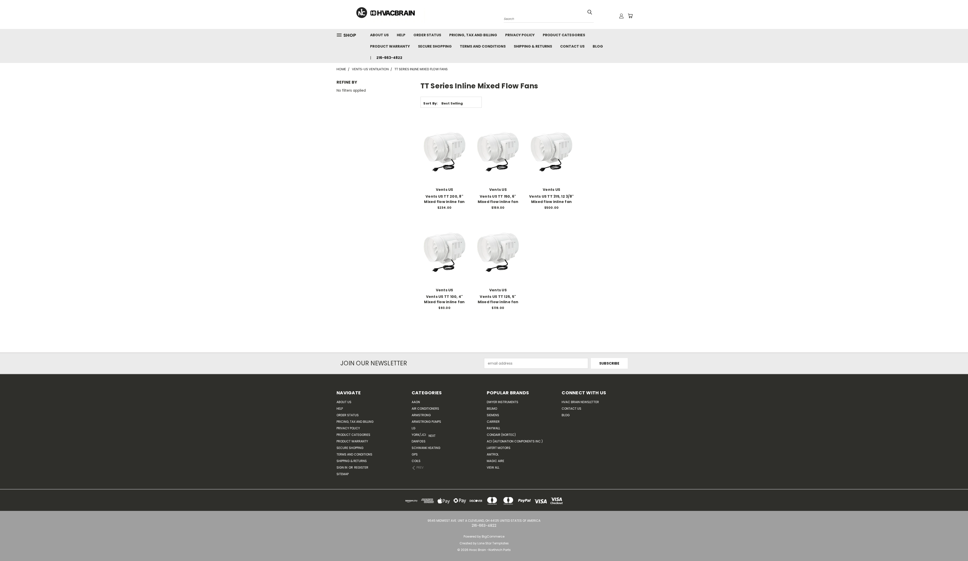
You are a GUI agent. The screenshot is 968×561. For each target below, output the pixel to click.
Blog (598, 46)
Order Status (427, 35)
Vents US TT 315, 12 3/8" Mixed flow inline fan (551, 199)
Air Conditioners (425, 408)
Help (401, 35)
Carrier (493, 421)
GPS (415, 454)
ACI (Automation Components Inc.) (515, 441)
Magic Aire (495, 461)
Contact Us (572, 46)
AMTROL (493, 454)
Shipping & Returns (533, 46)
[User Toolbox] (621, 15)
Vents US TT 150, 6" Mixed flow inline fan (498, 199)
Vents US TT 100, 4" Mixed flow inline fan (444, 299)
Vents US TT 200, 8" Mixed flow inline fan (444, 199)
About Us (379, 35)
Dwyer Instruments (502, 402)
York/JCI (419, 435)
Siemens (493, 415)
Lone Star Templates (493, 543)
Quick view (444, 141)
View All (493, 467)
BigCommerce (493, 536)
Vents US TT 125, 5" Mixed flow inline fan (498, 299)
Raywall (493, 428)
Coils (416, 461)
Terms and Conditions (483, 46)
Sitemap (343, 474)
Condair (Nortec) (501, 435)
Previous (960, 545)
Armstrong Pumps (426, 421)
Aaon (416, 402)
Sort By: (430, 103)
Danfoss (419, 441)
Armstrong (421, 415)
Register (361, 467)
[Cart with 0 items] (630, 15)
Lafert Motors (498, 448)
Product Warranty (390, 46)
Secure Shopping (435, 46)
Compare (442, 151)
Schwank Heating (426, 448)
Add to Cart (444, 161)
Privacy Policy (520, 35)
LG (413, 428)
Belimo (492, 408)
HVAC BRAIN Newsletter (580, 402)
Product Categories (564, 35)
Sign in (342, 467)
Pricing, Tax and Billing (473, 35)
